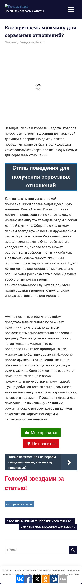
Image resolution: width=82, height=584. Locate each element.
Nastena (11, 42)
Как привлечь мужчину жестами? (47, 528)
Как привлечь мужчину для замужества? (41, 521)
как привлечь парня (19, 504)
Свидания (26, 42)
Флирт (40, 42)
